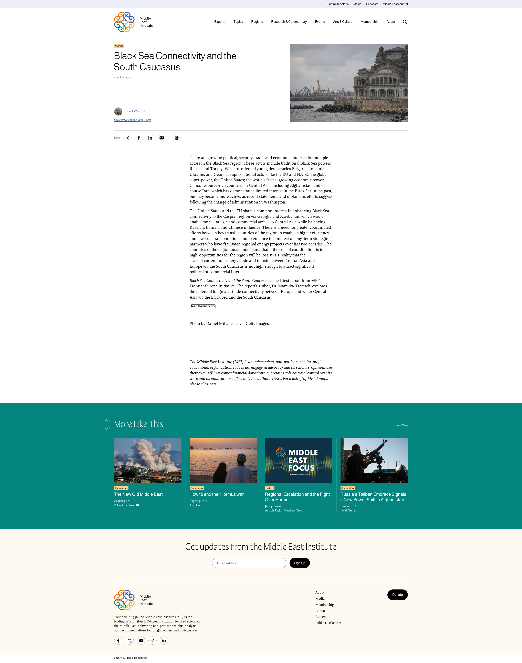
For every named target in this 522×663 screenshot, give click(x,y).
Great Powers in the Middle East (132, 119)
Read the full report (203, 306)
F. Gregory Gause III (126, 505)
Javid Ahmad (348, 510)
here (213, 384)
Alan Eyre (195, 505)
